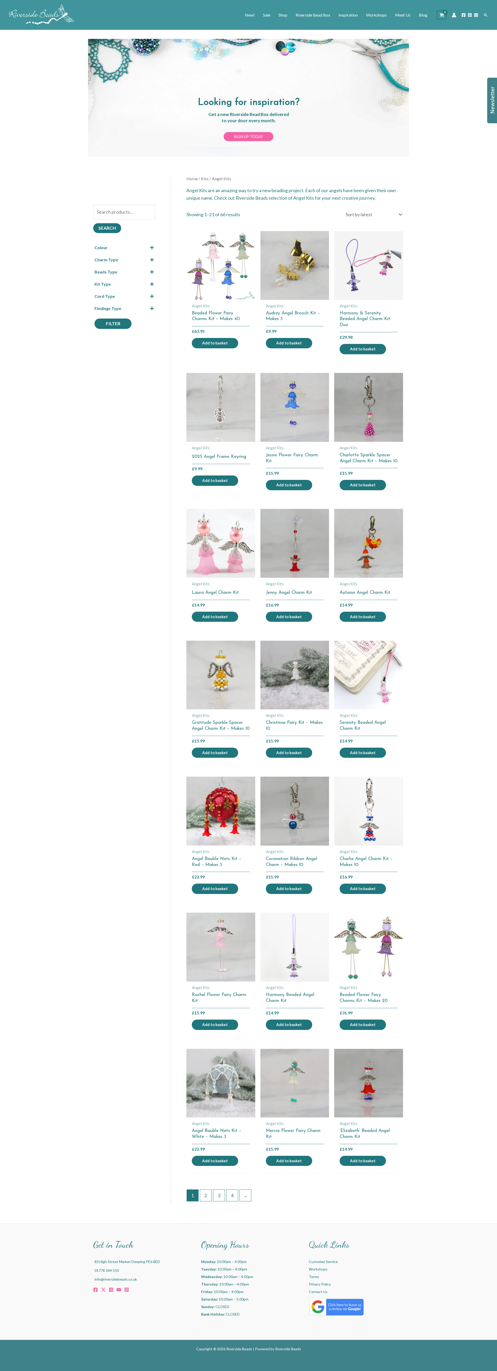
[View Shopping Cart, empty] (442, 14)
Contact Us (318, 1291)
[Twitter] (103, 1289)
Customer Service (323, 1261)
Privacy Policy (320, 1284)
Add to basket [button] (215, 343)
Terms (314, 1276)
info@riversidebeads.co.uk (115, 1279)
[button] (485, 15)
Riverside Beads (288, 1349)
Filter (113, 323)
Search (107, 228)
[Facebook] (464, 15)
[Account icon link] (454, 15)
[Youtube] (118, 1289)
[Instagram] (476, 15)
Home (192, 178)
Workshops (318, 1269)
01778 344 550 (106, 1270)
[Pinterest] (470, 15)
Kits (205, 178)
